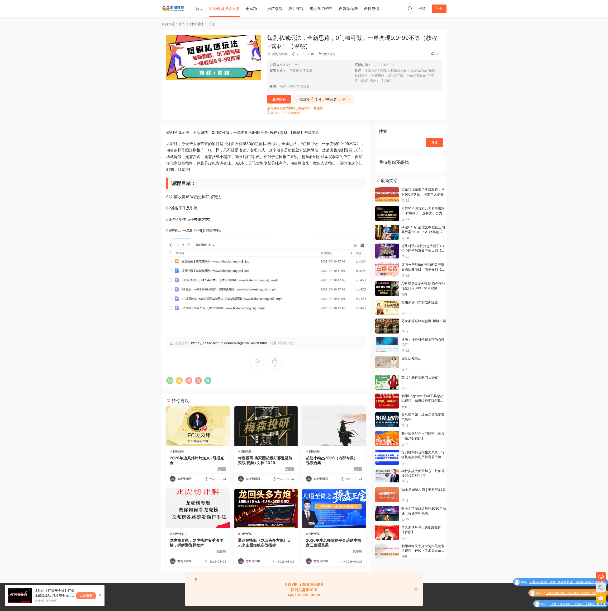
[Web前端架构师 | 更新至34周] (387, 494)
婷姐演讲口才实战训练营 (419, 302)
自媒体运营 (348, 8)
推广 (439, 54)
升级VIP (345, 99)
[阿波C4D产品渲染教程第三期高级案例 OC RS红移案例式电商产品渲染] (387, 232)
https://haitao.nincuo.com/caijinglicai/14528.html (229, 343)
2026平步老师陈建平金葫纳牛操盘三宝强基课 (333, 542)
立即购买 (279, 99)
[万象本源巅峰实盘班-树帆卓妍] (387, 326)
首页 (199, 8)
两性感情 (371, 8)
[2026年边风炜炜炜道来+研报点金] (198, 426)
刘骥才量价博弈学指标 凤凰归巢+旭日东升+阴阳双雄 (569, 604)
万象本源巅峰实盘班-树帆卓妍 (423, 321)
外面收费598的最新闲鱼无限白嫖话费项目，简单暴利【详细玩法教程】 (423, 269)
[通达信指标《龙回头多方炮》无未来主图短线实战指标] (266, 508)
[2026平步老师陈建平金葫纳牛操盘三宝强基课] (334, 508)
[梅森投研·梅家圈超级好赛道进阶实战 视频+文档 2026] (266, 426)
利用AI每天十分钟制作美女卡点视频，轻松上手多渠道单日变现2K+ (423, 550)
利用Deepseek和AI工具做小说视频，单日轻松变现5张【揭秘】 (422, 400)
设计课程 (296, 8)
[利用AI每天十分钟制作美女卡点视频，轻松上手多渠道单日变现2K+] (387, 551)
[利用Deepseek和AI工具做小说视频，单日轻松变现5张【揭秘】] (387, 401)
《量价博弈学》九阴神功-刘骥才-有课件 (578, 593)
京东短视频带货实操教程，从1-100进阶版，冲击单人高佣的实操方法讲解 (423, 194)
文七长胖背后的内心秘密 (419, 377)
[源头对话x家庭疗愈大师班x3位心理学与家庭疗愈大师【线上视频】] (387, 251)
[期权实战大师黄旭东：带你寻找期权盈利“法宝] (387, 476)
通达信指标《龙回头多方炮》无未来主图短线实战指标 (264, 542)
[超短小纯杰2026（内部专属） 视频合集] (334, 426)
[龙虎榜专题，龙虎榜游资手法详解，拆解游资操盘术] (198, 508)
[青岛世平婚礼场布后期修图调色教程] (387, 419)
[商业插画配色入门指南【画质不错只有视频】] (387, 438)
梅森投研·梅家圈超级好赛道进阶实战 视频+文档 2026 (265, 460)
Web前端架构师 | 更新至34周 (423, 490)
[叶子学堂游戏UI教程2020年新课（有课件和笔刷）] (387, 513)
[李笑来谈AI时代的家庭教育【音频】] (387, 532)
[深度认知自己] (387, 363)
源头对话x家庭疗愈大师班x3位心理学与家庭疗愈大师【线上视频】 (423, 250)
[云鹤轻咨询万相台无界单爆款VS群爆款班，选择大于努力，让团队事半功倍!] (387, 213)
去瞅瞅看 (86, 596)
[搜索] (410, 8)
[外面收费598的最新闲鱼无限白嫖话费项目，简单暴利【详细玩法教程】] (387, 269)
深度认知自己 (411, 358)
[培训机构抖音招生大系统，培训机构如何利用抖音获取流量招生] (387, 457)
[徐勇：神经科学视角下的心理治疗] (387, 344)
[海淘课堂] (173, 8)
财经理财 (329, 54)
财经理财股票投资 (224, 8)
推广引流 (274, 8)
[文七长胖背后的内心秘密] (387, 382)
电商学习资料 (321, 8)
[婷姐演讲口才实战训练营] (387, 307)
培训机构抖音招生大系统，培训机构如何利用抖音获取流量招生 (423, 456)
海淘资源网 (279, 54)
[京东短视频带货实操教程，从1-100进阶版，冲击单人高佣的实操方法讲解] (387, 194)
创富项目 (253, 8)
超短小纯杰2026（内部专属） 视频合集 (331, 460)
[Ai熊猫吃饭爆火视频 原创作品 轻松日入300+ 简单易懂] (387, 288)
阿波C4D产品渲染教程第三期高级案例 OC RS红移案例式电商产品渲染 (423, 231)
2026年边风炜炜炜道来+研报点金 (197, 460)
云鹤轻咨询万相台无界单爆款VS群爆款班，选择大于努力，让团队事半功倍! (423, 213)
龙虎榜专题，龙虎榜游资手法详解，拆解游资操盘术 (196, 542)
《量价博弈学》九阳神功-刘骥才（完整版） (576, 582)
